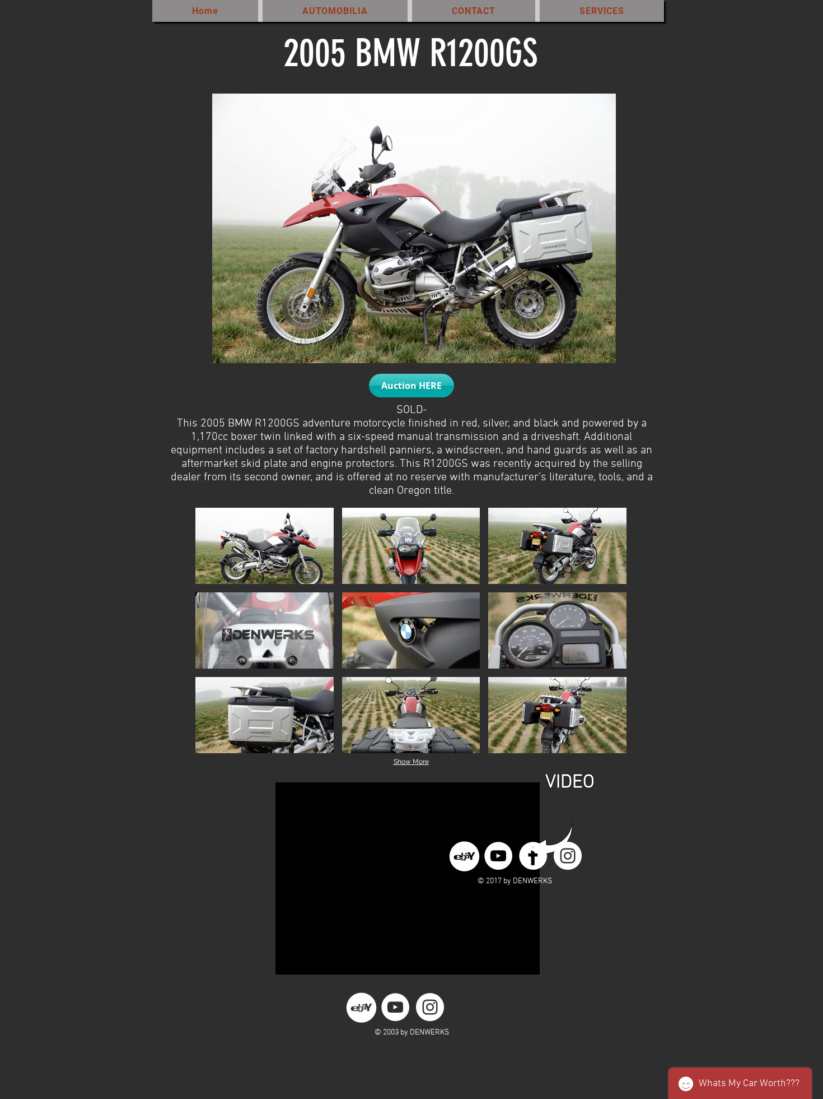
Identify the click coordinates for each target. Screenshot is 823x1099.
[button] (411, 385)
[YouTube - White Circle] (498, 856)
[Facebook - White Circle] (533, 856)
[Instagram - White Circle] (568, 856)
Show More (411, 762)
